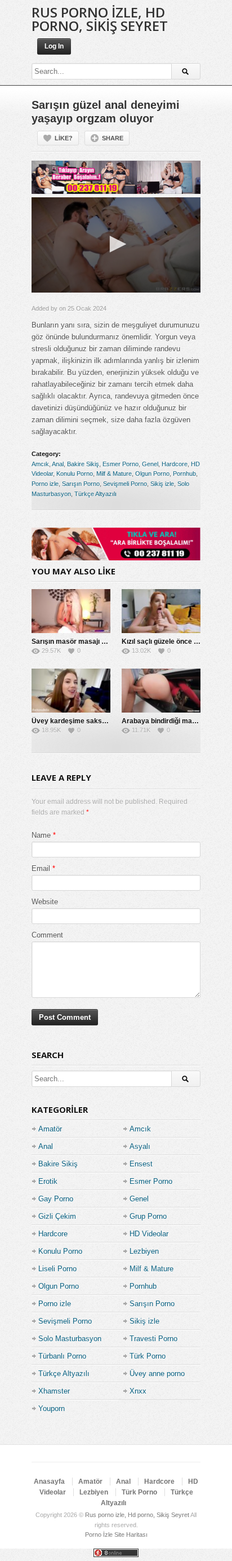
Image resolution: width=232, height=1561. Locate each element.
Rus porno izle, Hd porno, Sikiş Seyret (100, 19)
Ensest (141, 1164)
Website (45, 901)
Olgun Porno (152, 473)
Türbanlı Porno (62, 1356)
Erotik (47, 1181)
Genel (150, 464)
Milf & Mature (114, 473)
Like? (64, 138)
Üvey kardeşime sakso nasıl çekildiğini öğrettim (108, 721)
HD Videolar (149, 1234)
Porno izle (45, 483)
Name (41, 835)
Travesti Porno (153, 1338)
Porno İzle (99, 1534)
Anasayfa (49, 1481)
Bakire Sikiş (83, 464)
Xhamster (54, 1391)
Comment (47, 935)
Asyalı (140, 1146)
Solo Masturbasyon (69, 1338)
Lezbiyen (144, 1251)
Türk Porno (148, 1356)
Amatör (50, 1129)
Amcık (40, 464)
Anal (58, 464)
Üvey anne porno (157, 1373)
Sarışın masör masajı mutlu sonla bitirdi (95, 641)
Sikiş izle (162, 483)
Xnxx (138, 1391)
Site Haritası (131, 1534)
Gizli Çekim (57, 1216)
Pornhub (184, 473)
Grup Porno (148, 1216)
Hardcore (175, 464)
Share (112, 138)
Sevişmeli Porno (125, 483)
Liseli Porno (57, 1268)
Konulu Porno (74, 473)
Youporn (51, 1408)
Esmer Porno (120, 464)
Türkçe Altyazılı (95, 493)
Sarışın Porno (81, 483)
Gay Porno (55, 1199)
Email (41, 868)
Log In (54, 46)
